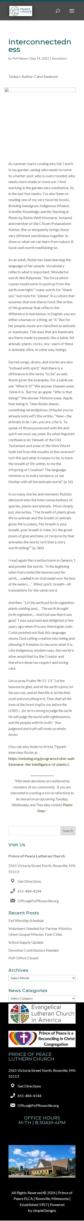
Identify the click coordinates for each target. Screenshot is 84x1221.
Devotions (59, 58)
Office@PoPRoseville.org (38, 901)
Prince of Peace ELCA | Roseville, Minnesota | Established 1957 (43, 1198)
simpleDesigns (44, 1210)
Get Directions (29, 881)
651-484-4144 (29, 891)
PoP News (20, 58)
